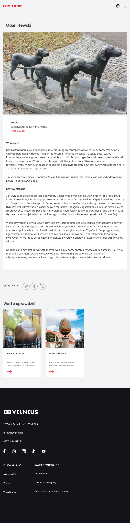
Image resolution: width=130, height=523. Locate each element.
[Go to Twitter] (42, 286)
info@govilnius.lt (13, 432)
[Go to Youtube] (43, 451)
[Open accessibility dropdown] (118, 6)
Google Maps (18, 130)
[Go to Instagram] (14, 451)
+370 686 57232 (13, 441)
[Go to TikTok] (34, 451)
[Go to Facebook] (34, 286)
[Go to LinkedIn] (24, 451)
